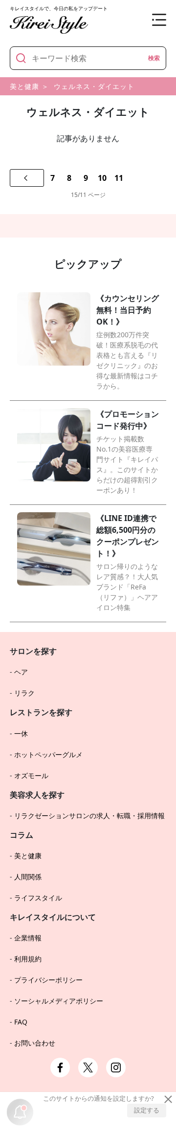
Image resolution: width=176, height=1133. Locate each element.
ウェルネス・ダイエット (94, 86)
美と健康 (24, 86)
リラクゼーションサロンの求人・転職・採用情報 (89, 815)
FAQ (20, 1021)
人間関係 (28, 876)
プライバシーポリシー (48, 979)
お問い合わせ (34, 1042)
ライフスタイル (38, 897)
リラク (24, 692)
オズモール (31, 775)
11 (118, 178)
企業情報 (28, 937)
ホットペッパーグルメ (48, 754)
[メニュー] (151, 19)
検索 (154, 58)
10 (102, 178)
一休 (21, 733)
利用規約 (28, 958)
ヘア (21, 671)
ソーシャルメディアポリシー (58, 1000)
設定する (146, 1110)
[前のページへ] (27, 178)
